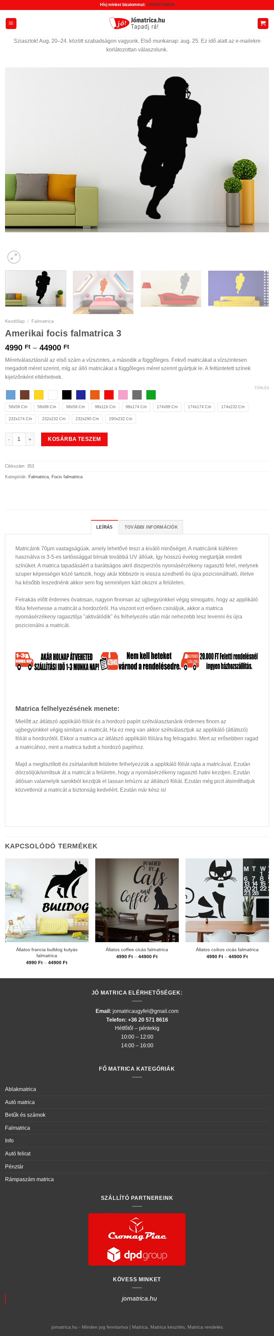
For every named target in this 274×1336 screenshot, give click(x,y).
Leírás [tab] (104, 527)
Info (9, 1140)
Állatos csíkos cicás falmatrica (227, 949)
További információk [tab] (151, 527)
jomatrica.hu (139, 1298)
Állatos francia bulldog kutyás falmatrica (47, 953)
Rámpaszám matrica (29, 1179)
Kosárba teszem (74, 439)
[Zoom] (13, 257)
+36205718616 (160, 4)
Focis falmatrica (67, 476)
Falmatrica (42, 321)
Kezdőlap (15, 321)
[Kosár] (263, 23)
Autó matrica (20, 1102)
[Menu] (11, 23)
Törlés (261, 388)
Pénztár (14, 1166)
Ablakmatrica (20, 1089)
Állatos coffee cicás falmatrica (137, 949)
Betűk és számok (25, 1115)
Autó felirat (17, 1153)
